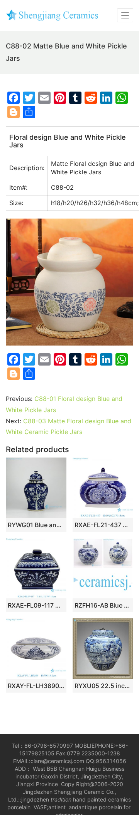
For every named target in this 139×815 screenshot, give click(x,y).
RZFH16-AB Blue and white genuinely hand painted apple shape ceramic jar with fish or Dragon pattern (103, 605)
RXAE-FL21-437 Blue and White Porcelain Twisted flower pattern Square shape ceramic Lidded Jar (103, 525)
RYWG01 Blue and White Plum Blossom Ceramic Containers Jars (36, 525)
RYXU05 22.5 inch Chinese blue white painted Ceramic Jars (103, 686)
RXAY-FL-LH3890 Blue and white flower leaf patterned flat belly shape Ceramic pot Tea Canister (36, 686)
